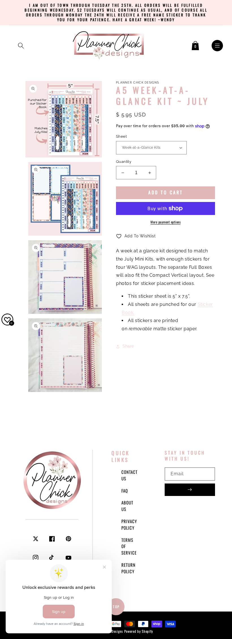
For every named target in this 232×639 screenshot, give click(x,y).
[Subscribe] (190, 489)
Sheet (121, 136)
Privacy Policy (129, 524)
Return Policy (128, 568)
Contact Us (129, 475)
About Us (127, 505)
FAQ (124, 490)
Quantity (123, 161)
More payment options (166, 222)
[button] (21, 44)
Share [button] (128, 346)
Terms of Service (129, 546)
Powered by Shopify (138, 631)
